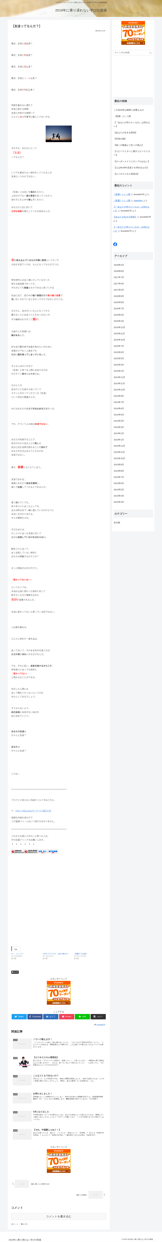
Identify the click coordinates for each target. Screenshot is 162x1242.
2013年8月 (119, 471)
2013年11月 (119, 452)
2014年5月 (119, 414)
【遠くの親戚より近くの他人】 (129, 145)
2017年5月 (119, 290)
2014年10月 (119, 389)
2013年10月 (119, 458)
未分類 (16, 972)
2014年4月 (119, 421)
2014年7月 (119, 402)
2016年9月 (119, 296)
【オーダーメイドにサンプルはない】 (132, 161)
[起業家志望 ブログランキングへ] (17, 852)
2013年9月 (119, 464)
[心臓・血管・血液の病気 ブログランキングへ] (30, 852)
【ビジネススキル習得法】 (126, 174)
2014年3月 (119, 427)
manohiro (138, 200)
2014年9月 (119, 396)
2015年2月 (119, 371)
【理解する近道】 (80, 954)
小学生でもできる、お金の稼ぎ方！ (56, 954)
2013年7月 (119, 477)
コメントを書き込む (58, 1216)
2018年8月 (119, 271)
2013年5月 (119, 489)
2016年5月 (119, 315)
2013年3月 (119, 502)
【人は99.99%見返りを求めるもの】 (131, 167)
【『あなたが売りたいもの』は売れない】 (132, 124)
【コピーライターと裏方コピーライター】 (132, 153)
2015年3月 (119, 365)
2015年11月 (119, 333)
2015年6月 (119, 352)
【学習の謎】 (120, 139)
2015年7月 (119, 346)
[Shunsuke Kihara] (115, 245)
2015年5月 (119, 358)
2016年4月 (119, 321)
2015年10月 (119, 340)
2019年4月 (119, 265)
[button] (150, 53)
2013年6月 (119, 483)
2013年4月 (119, 496)
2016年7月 (119, 308)
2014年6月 (119, 408)
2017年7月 (119, 277)
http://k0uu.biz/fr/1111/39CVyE (33, 811)
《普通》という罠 (122, 116)
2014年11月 (119, 383)
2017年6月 (119, 283)
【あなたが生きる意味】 (125, 132)
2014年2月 (119, 433)
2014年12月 (119, 377)
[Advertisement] (31, 232)
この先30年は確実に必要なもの (129, 110)
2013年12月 (119, 446)
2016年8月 (119, 302)
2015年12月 (119, 327)
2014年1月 (119, 440)
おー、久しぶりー (18, 954)
